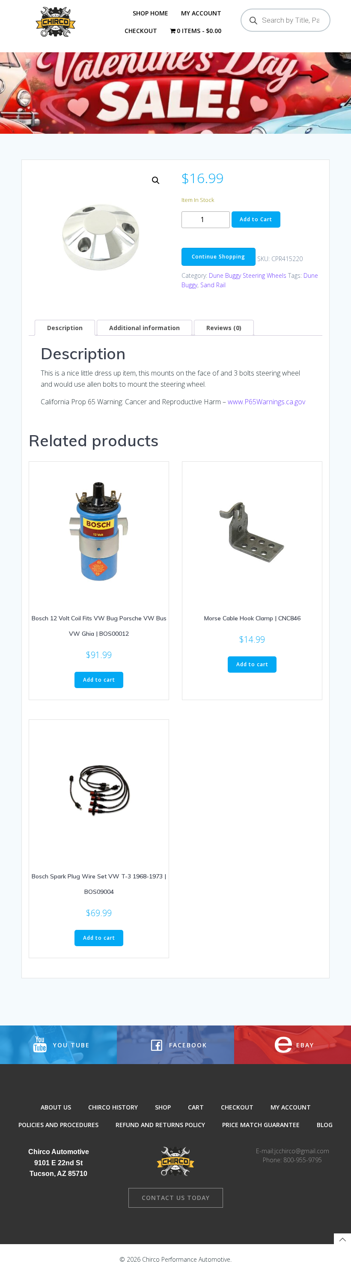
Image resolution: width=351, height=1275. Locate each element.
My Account (201, 13)
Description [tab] (65, 328)
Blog (325, 1125)
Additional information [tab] (144, 328)
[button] (156, 180)
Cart (196, 1107)
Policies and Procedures (58, 1125)
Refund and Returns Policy (160, 1125)
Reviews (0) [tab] (223, 328)
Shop (163, 1107)
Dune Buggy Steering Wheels (247, 275)
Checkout (141, 31)
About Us (56, 1107)
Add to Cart (256, 219)
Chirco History (113, 1107)
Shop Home (150, 13)
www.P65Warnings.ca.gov (266, 401)
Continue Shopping (218, 256)
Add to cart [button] (99, 679)
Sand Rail (213, 285)
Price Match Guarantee (261, 1125)
